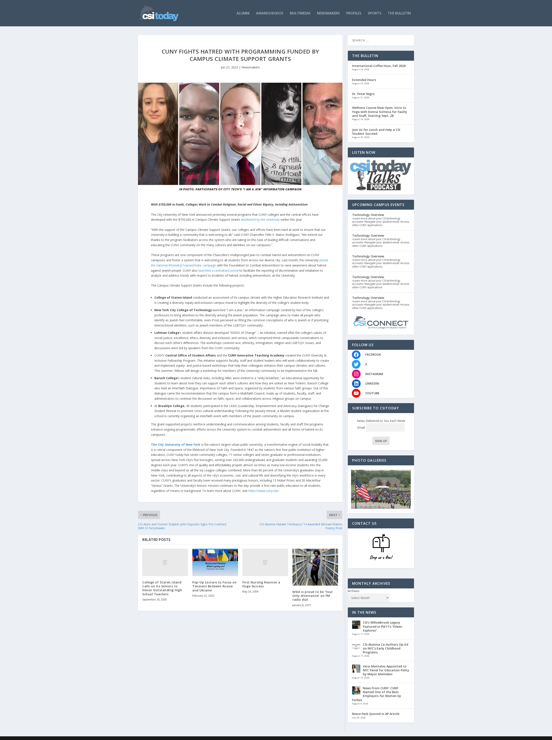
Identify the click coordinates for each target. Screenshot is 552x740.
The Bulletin (399, 13)
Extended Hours (364, 80)
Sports (374, 13)
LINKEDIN (372, 383)
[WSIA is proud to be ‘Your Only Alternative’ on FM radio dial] (315, 567)
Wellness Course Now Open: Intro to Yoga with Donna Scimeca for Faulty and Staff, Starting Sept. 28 (379, 111)
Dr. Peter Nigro (363, 94)
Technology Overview (368, 215)
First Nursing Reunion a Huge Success (261, 584)
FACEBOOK (373, 354)
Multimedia (300, 13)
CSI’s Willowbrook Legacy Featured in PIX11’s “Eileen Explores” (382, 626)
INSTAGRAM (374, 374)
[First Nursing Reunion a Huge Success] (265, 562)
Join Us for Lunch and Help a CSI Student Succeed (376, 132)
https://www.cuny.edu (263, 491)
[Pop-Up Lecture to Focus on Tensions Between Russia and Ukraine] (215, 562)
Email (361, 427)
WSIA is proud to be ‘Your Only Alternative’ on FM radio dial (312, 596)
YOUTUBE (372, 393)
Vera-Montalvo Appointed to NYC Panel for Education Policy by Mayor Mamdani (386, 670)
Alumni (243, 13)
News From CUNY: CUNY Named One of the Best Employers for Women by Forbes (376, 694)
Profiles (353, 13)
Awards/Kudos (269, 13)
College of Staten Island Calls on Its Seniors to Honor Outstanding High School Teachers (162, 588)
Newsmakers (328, 13)
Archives (353, 591)
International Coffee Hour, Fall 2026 (379, 66)
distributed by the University (260, 219)
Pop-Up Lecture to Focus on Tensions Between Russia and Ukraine (214, 586)
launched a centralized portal (218, 270)
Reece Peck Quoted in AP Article (375, 714)
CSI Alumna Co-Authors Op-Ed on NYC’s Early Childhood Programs (385, 648)
